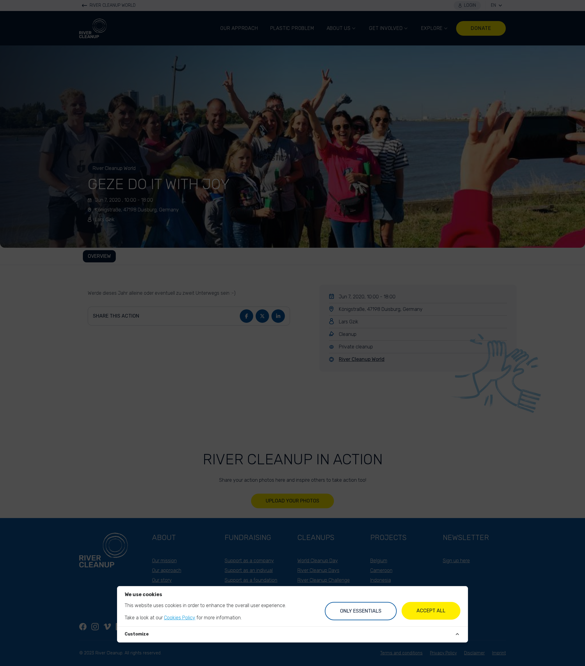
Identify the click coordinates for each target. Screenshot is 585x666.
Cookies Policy (179, 618)
